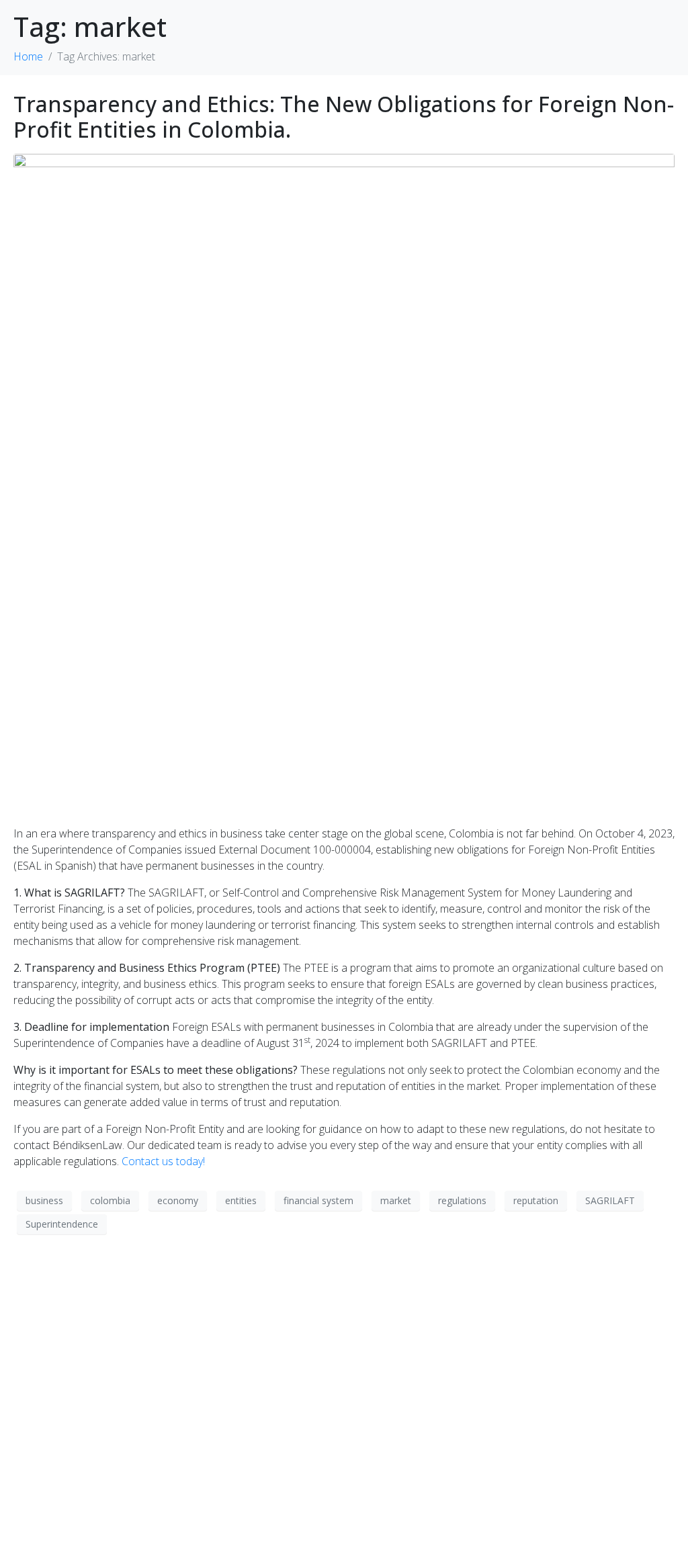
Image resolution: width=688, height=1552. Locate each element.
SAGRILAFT (610, 1200)
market (395, 1200)
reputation (535, 1200)
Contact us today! (163, 1161)
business (44, 1200)
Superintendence (62, 1224)
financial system (318, 1200)
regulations (462, 1200)
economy (177, 1200)
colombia (110, 1200)
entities (241, 1200)
